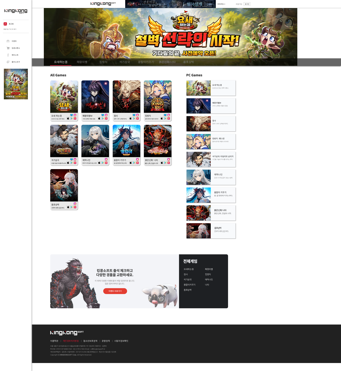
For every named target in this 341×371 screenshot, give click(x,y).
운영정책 (106, 341)
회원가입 (239, 4)
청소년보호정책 (90, 341)
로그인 (247, 4)
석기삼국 (188, 279)
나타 (207, 285)
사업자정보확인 (121, 341)
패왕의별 (209, 269)
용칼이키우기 (189, 285)
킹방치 (208, 274)
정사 (186, 274)
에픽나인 (209, 279)
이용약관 (54, 341)
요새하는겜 (188, 269)
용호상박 (188, 290)
